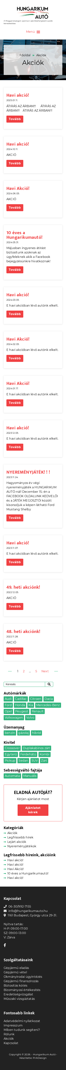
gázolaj (23, 733)
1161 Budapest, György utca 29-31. (32, 915)
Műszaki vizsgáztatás (19, 999)
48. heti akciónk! (23, 631)
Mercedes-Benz (48, 705)
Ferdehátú (28, 754)
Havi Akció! (18, 188)
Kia (30, 705)
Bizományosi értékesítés (22, 990)
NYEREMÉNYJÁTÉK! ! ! (28, 472)
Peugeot (21, 711)
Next (45, 671)
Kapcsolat (11, 1043)
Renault (38, 711)
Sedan (23, 760)
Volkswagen (14, 717)
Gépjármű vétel (15, 972)
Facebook (5, 945)
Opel (8, 711)
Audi (8, 699)
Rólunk (9, 1034)
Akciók (12, 833)
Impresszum (13, 1025)
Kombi (45, 754)
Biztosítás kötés (15, 985)
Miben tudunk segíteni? (22, 1030)
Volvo (30, 717)
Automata (12, 776)
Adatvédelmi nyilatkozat (22, 1021)
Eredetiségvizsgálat (18, 994)
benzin (10, 733)
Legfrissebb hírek (20, 837)
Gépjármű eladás (16, 968)
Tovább (15, 119)
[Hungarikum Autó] (33, 13)
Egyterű (11, 754)
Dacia (49, 699)
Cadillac (21, 699)
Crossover (12, 748)
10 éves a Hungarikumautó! (24, 235)
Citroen (35, 699)
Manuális (30, 776)
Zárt (44, 760)
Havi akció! (17, 95)
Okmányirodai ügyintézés (23, 976)
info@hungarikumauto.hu (28, 911)
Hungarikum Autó (44, 1054)
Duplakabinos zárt (36, 748)
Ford (8, 705)
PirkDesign (40, 1057)
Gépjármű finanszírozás (21, 981)
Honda (20, 705)
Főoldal (25, 55)
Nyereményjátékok (21, 846)
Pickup (10, 760)
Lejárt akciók (16, 842)
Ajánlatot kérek (33, 810)
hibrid (36, 733)
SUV (35, 760)
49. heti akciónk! (23, 587)
